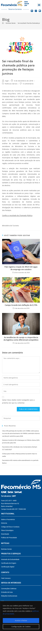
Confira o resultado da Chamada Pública (17, 215)
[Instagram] (36, 11)
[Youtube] (40, 11)
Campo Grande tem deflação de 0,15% (21, 305)
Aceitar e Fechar (21, 620)
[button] (39, 5)
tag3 (7, 81)
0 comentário (28, 84)
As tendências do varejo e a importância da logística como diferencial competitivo (21, 338)
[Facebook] (32, 11)
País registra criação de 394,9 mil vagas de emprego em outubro (21, 268)
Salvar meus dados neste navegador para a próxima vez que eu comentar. (18, 401)
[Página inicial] (3, 23)
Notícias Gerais (11, 84)
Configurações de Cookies (21, 626)
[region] (21, 616)
